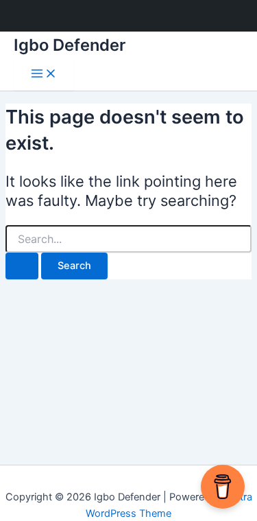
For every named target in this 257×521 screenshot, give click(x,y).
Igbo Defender (69, 45)
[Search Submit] (21, 266)
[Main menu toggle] (44, 74)
